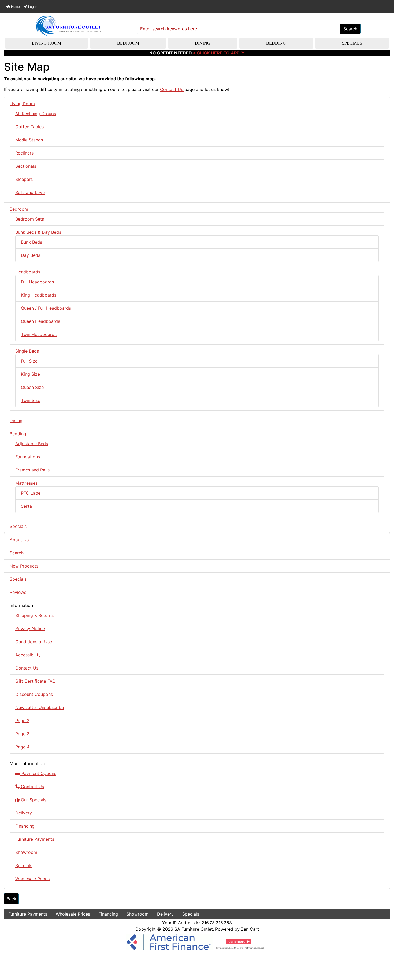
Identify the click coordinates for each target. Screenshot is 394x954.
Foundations (27, 456)
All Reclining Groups (35, 113)
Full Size (29, 361)
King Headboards (38, 295)
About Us (19, 539)
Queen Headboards (40, 321)
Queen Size (32, 387)
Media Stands (29, 139)
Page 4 (22, 747)
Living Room (46, 43)
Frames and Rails (32, 470)
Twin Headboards (39, 334)
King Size (30, 374)
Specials (352, 43)
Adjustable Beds (31, 443)
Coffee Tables (29, 126)
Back (11, 898)
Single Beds (27, 351)
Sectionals (25, 166)
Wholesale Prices (32, 878)
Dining (202, 43)
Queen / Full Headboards (46, 308)
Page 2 (22, 720)
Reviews (18, 592)
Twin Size (30, 400)
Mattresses (26, 483)
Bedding (276, 43)
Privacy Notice (30, 628)
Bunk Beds (31, 242)
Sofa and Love (30, 192)
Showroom (26, 852)
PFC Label (31, 493)
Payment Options (38, 773)
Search (350, 28)
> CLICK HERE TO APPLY (219, 53)
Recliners (24, 153)
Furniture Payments (34, 839)
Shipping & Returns (34, 615)
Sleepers (24, 179)
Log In (32, 7)
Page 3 (22, 733)
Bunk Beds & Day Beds (38, 232)
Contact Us (172, 89)
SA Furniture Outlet (193, 929)
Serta (26, 506)
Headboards (27, 272)
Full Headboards (37, 281)
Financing (25, 826)
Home (15, 7)
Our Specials (33, 799)
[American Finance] (197, 941)
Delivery (23, 813)
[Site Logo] (68, 26)
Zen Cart (250, 929)
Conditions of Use (33, 641)
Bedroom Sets (29, 219)
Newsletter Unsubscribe (39, 707)
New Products (24, 566)
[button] (384, 927)
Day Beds (30, 255)
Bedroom (128, 43)
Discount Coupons (34, 694)
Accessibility (28, 654)
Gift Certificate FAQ (35, 681)
